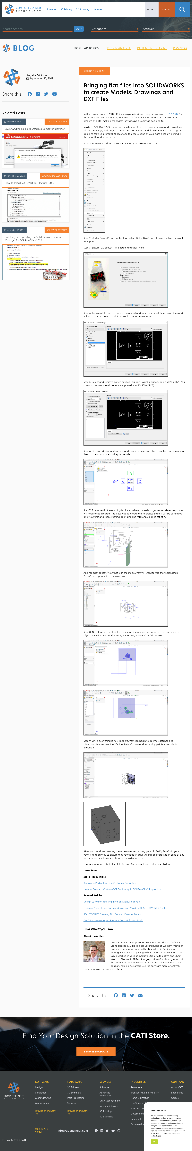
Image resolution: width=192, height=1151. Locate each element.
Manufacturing (43, 1098)
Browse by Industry (45, 1111)
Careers (175, 1098)
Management (42, 1103)
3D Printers (73, 1087)
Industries (138, 1081)
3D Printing (66, 9)
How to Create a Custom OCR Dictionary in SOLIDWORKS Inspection (122, 889)
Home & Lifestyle (140, 1098)
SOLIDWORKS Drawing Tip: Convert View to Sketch (112, 914)
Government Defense (142, 1113)
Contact (167, 9)
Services (97, 9)
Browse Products (96, 1051)
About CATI (177, 1087)
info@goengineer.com (73, 1131)
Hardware (74, 1081)
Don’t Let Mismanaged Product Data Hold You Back (113, 920)
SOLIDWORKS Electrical (54, 175)
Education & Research (142, 1108)
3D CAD (173, 114)
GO (78, 29)
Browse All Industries (142, 1124)
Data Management (110, 1100)
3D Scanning (82, 9)
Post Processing (75, 1098)
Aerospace (136, 1087)
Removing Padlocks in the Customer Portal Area (110, 883)
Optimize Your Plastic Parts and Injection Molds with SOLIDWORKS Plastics (125, 908)
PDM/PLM (180, 48)
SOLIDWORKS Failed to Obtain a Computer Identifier (35, 129)
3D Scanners (74, 1092)
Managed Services (109, 1106)
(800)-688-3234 (42, 1130)
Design (39, 1087)
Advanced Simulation (105, 1094)
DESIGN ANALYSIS (119, 48)
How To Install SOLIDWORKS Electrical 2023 (30, 183)
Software (51, 9)
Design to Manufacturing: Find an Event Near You (111, 901)
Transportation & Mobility (145, 1092)
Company (177, 1081)
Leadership (177, 1092)
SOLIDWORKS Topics (57, 121)
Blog (23, 48)
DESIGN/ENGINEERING (152, 48)
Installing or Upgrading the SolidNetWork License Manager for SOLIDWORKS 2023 (33, 239)
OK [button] (154, 1142)
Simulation (41, 1092)
